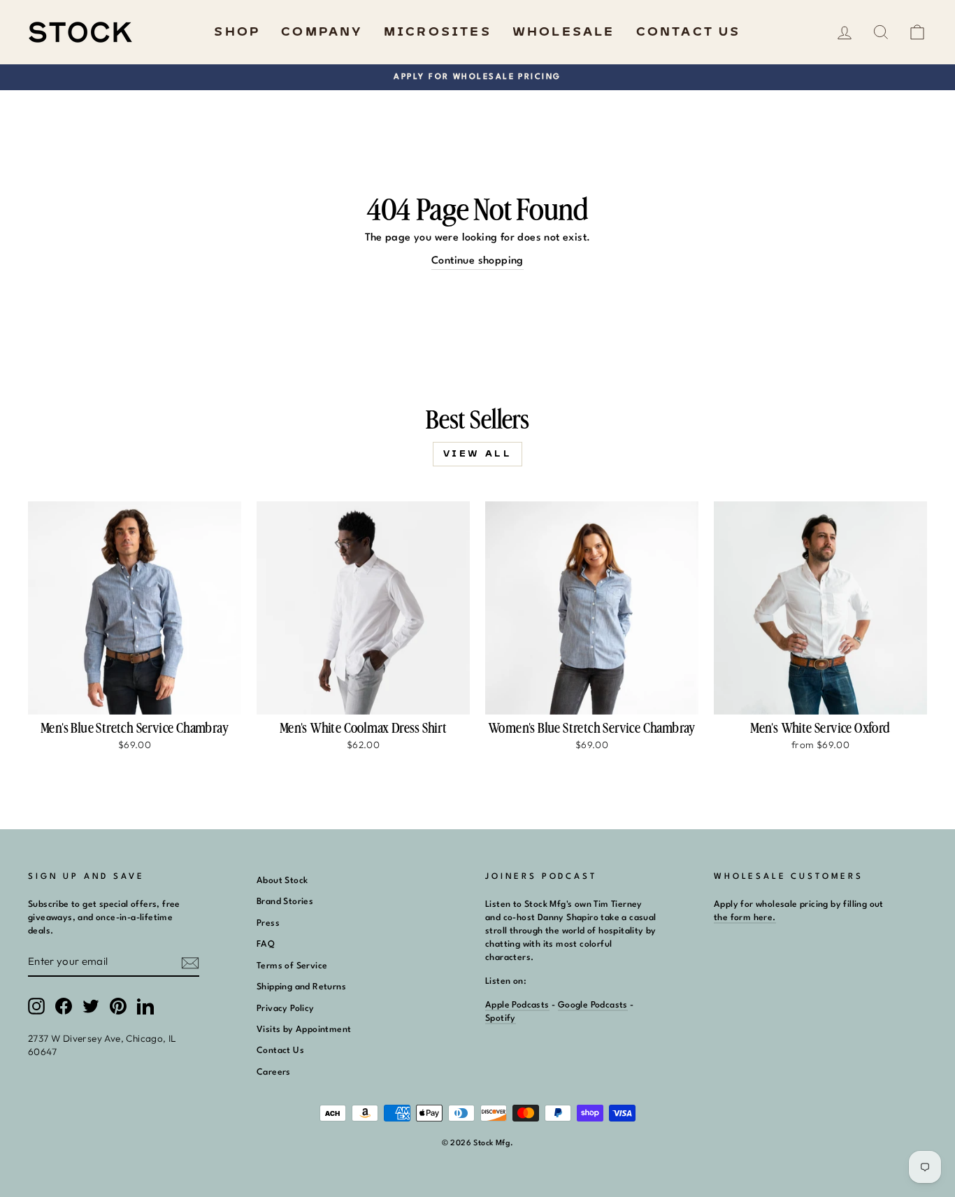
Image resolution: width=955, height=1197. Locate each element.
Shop (237, 32)
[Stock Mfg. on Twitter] (90, 1006)
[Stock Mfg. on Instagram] (36, 1006)
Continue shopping (477, 261)
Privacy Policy (286, 1008)
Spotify (500, 1018)
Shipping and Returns (301, 986)
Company (321, 32)
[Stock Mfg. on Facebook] (63, 1006)
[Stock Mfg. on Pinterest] (118, 1006)
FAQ (266, 944)
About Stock (282, 880)
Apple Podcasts (517, 1005)
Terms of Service (292, 965)
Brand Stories (285, 901)
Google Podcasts (593, 1005)
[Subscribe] (190, 962)
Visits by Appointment (304, 1029)
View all (477, 454)
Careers (274, 1072)
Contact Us (688, 32)
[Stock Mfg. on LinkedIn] (145, 1006)
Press (268, 923)
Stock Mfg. (493, 1143)
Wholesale (563, 32)
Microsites (437, 32)
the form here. (745, 917)
